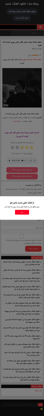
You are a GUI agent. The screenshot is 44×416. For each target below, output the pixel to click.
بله (22, 212)
